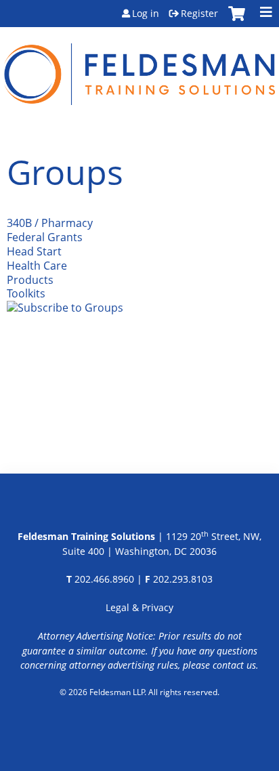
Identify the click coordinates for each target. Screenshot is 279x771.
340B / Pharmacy (50, 222)
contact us (234, 665)
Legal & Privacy (139, 607)
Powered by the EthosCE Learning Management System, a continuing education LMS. (140, 727)
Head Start (34, 251)
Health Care (37, 265)
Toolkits (26, 293)
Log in (145, 13)
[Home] (139, 66)
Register (199, 13)
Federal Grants (45, 237)
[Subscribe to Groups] (65, 307)
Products (30, 279)
